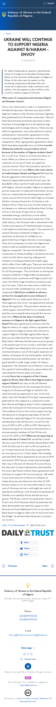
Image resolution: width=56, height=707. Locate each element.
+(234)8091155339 (28, 619)
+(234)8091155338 (28, 616)
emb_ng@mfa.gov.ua (18, 635)
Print (26, 554)
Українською (30, 659)
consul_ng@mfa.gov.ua (37, 635)
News (8, 34)
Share (26, 543)
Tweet (26, 549)
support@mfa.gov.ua (28, 685)
